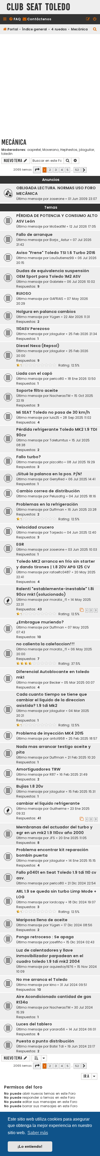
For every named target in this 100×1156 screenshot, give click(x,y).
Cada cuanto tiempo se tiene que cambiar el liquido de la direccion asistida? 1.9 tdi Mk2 (51, 700)
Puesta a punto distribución (45, 1041)
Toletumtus (59, 440)
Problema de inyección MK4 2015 (49, 733)
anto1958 (57, 738)
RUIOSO (23, 293)
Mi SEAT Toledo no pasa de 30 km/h (53, 412)
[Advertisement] (50, 85)
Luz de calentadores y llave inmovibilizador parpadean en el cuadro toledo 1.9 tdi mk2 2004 (49, 956)
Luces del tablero (34, 1024)
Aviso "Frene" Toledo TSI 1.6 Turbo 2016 (55, 252)
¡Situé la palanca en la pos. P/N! (49, 474)
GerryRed (57, 479)
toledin (7, 154)
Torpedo (56, 532)
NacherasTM (60, 395)
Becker (55, 682)
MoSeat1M (58, 226)
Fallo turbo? (28, 457)
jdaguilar (86, 150)
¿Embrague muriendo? (40, 622)
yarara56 (57, 1029)
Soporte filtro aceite (37, 390)
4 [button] (62, 170)
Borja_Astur (59, 239)
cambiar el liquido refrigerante (48, 803)
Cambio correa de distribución (48, 491)
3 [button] (56, 170)
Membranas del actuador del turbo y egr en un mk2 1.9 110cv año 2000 (54, 829)
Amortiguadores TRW (38, 769)
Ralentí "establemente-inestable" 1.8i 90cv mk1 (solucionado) (55, 591)
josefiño (56, 942)
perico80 (57, 378)
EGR (20, 544)
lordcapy (57, 902)
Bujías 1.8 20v (29, 786)
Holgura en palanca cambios (46, 311)
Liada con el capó (34, 373)
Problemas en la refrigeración (47, 504)
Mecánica (13, 142)
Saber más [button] (37, 1132)
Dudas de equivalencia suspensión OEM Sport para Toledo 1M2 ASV (52, 273)
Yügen (55, 317)
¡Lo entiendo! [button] (30, 1146)
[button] (37, 170)
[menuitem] (15, 19)
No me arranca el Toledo (41, 979)
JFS (52, 838)
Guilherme (58, 808)
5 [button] (68, 170)
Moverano (50, 150)
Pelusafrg (57, 496)
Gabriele (56, 281)
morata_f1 (58, 599)
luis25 (54, 417)
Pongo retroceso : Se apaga (45, 937)
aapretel (34, 150)
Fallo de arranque (34, 234)
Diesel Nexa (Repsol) (37, 345)
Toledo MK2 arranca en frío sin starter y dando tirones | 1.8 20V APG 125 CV (55, 564)
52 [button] (77, 170)
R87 (53, 774)
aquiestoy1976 (61, 966)
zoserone (57, 198)
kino (53, 984)
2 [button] (50, 170)
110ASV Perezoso (33, 328)
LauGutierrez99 (62, 258)
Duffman (57, 509)
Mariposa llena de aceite (41, 920)
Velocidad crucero (35, 527)
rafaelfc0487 (60, 572)
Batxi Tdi (57, 1046)
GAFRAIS (56, 298)
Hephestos (68, 150)
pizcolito (56, 462)
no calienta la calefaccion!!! (45, 644)
